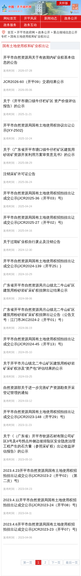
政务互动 (30, 25)
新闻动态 (50, 18)
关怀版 (63, 3)
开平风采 (30, 18)
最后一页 (72, 562)
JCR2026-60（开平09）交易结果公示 (33, 82)
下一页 (56, 562)
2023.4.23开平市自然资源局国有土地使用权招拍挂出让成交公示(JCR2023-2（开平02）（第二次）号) (40, 476)
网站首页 (10, 18)
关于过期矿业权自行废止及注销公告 (31, 242)
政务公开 (70, 18)
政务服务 (10, 25)
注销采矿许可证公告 (19, 174)
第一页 (28, 562)
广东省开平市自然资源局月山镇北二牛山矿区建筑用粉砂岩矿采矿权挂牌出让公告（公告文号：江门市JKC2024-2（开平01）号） (39, 315)
